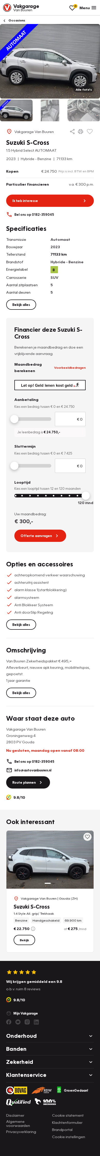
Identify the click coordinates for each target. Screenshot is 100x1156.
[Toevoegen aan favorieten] (90, 131)
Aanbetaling (26, 399)
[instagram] (27, 1021)
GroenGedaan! (76, 1090)
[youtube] (18, 1021)
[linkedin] (36, 1021)
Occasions (16, 20)
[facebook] (8, 1021)
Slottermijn (25, 446)
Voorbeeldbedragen (70, 367)
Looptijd (22, 482)
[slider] (14, 419)
